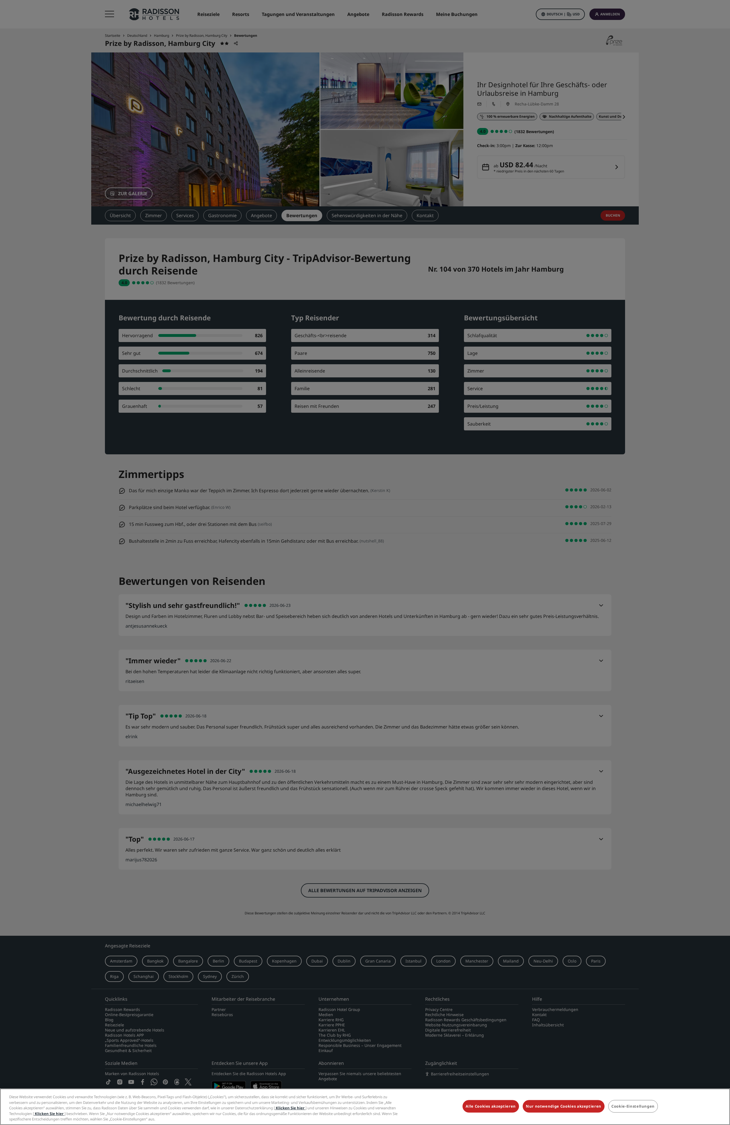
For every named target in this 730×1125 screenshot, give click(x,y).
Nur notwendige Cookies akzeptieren (563, 1106)
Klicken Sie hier (290, 1107)
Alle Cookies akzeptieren (491, 1106)
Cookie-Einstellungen (633, 1106)
